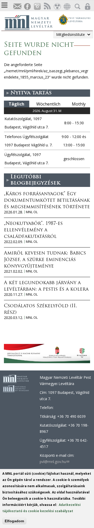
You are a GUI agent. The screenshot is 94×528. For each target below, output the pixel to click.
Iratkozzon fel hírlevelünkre (17, 6)
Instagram (37, 6)
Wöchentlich (48, 104)
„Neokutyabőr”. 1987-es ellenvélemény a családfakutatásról (33, 230)
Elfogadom (14, 521)
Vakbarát (57, 6)
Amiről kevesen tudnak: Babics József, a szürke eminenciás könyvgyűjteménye (45, 260)
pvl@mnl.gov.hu (54, 461)
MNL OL (32, 212)
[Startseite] (31, 22)
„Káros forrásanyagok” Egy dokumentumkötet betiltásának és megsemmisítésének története (47, 201)
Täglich (16, 104)
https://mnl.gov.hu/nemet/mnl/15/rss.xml (47, 6)
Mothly (79, 104)
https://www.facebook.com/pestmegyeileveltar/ (27, 6)
